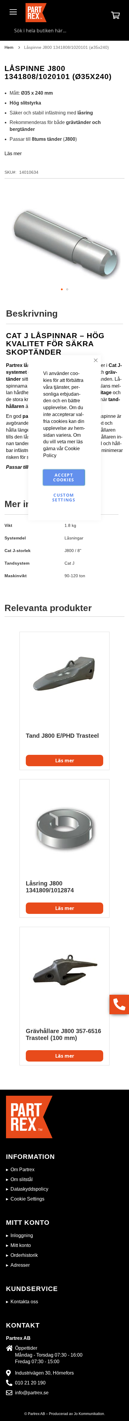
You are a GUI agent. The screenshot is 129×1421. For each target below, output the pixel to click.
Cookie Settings (27, 1198)
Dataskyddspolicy (29, 1189)
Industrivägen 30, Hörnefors (44, 1372)
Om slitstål (21, 1179)
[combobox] (64, 30)
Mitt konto (20, 1245)
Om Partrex (22, 1169)
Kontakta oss (24, 1301)
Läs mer (13, 153)
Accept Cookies (63, 477)
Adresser (20, 1265)
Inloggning (21, 1235)
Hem (9, 47)
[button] (61, 289)
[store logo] (36, 12)
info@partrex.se (32, 1392)
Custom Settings (63, 497)
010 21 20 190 (30, 1382)
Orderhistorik (24, 1255)
